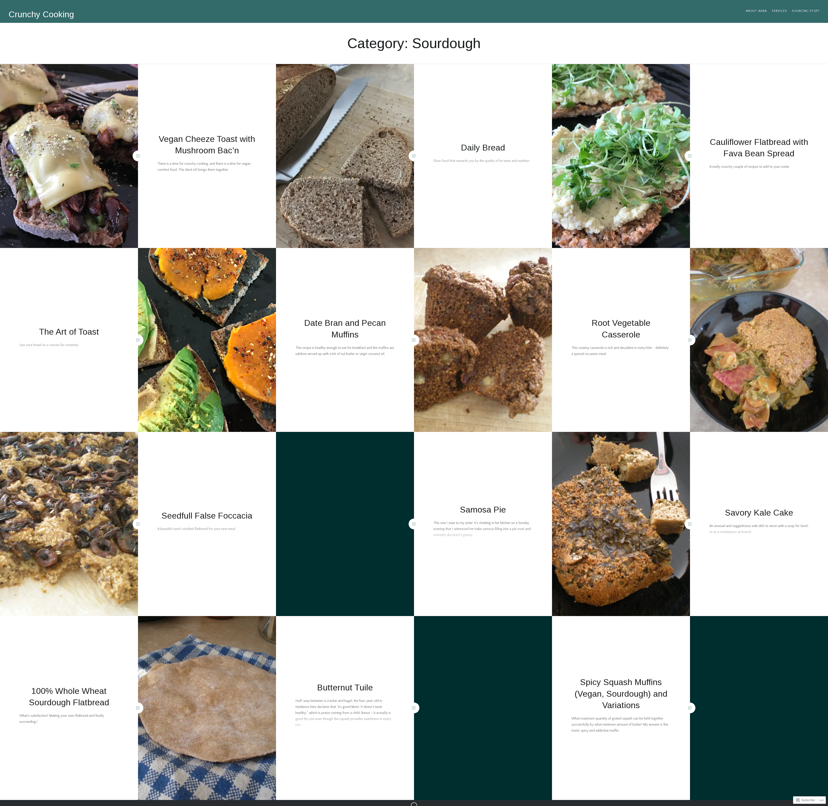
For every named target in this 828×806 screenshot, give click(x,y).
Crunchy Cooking (41, 14)
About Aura (756, 11)
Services (779, 11)
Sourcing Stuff (805, 11)
